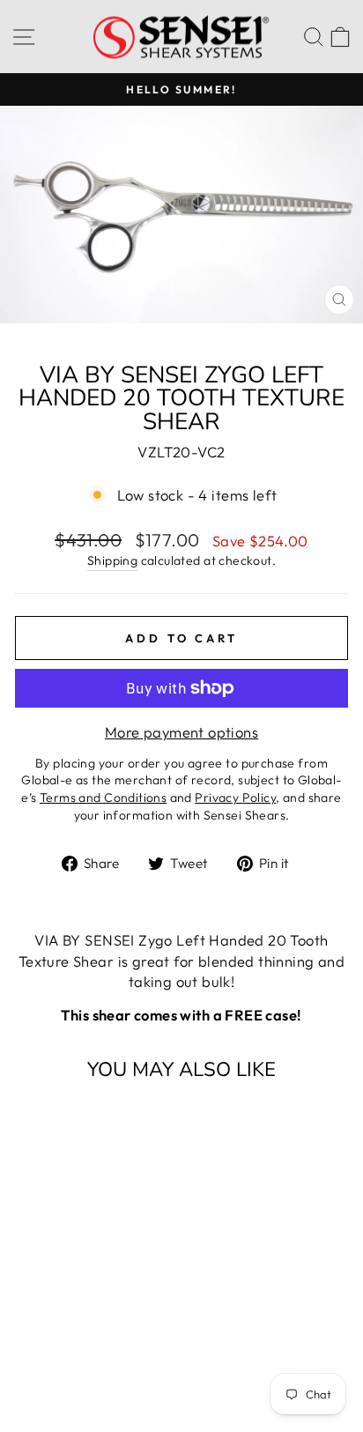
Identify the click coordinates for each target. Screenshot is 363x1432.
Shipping (112, 560)
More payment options (181, 732)
